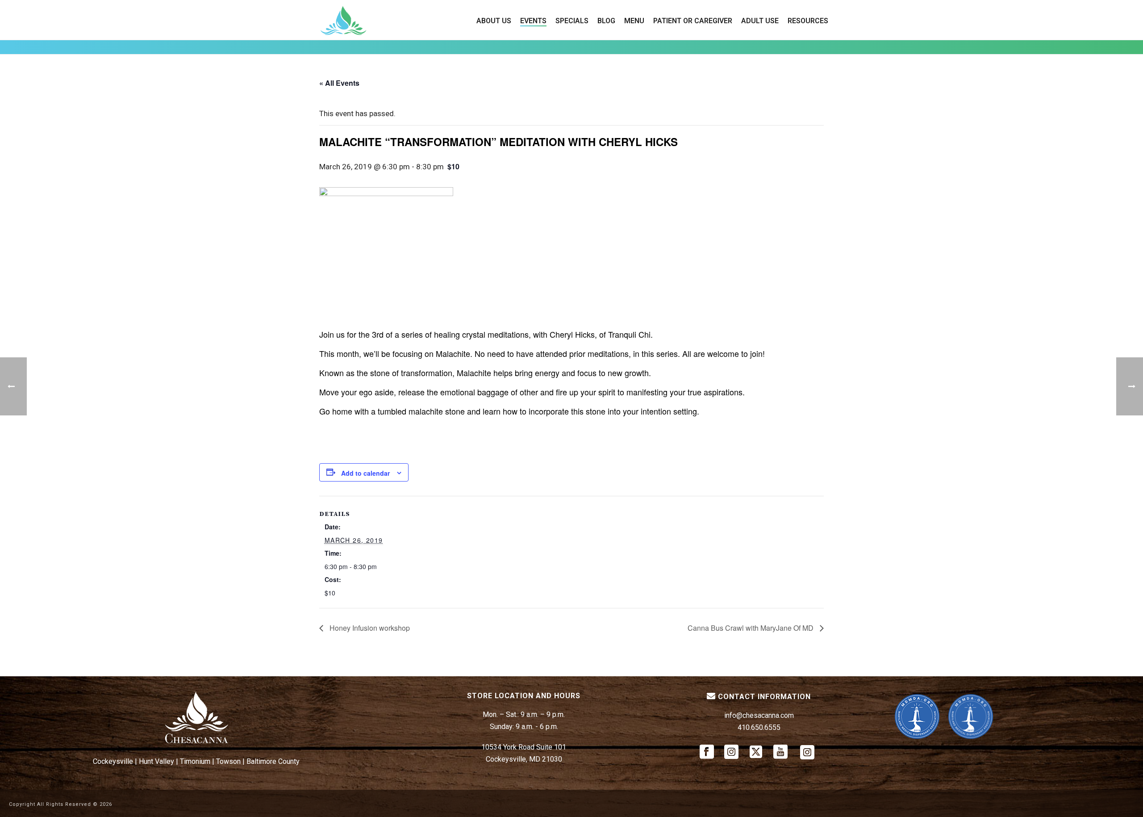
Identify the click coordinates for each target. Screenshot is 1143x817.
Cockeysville (113, 761)
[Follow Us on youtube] (780, 752)
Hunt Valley (156, 761)
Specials (571, 21)
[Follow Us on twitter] (756, 752)
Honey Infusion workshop (369, 628)
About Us (493, 21)
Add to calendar (365, 473)
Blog (606, 21)
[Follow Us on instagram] (731, 752)
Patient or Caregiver (692, 21)
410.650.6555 (759, 727)
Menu (634, 21)
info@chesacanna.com (759, 715)
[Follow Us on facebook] (707, 752)
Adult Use (760, 21)
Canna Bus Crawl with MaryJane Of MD (751, 628)
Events (533, 21)
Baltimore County (273, 761)
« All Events (339, 83)
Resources (808, 21)
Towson (228, 761)
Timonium (195, 761)
